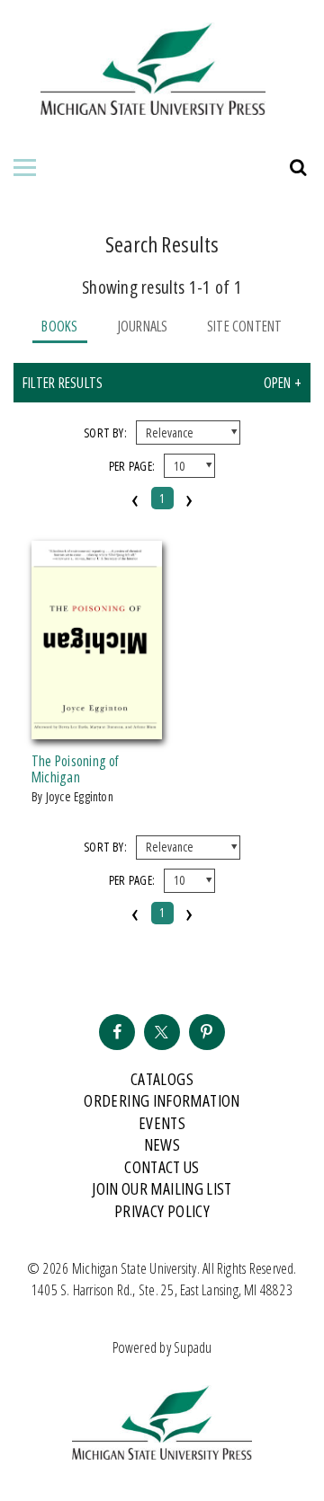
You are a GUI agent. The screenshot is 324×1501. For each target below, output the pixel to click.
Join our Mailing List (162, 1188)
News (162, 1144)
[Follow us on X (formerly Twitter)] (162, 1032)
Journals (142, 326)
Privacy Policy (162, 1211)
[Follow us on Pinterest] (207, 1032)
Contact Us (162, 1167)
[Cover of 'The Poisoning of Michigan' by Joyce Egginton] (97, 728)
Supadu (193, 1347)
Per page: (132, 465)
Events (162, 1123)
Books (59, 326)
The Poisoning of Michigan (76, 769)
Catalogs (162, 1079)
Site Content (245, 326)
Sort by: (105, 432)
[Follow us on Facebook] (117, 1032)
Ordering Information (161, 1100)
